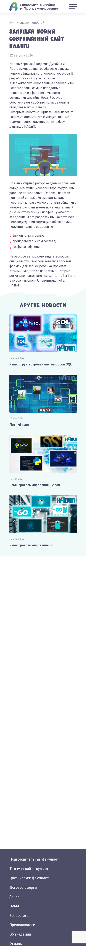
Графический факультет (29, 878)
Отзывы (16, 943)
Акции (14, 897)
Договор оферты (23, 887)
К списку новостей (30, 22)
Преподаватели (22, 925)
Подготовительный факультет (34, 859)
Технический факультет (28, 869)
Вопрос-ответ (20, 915)
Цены (14, 906)
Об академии (20, 934)
